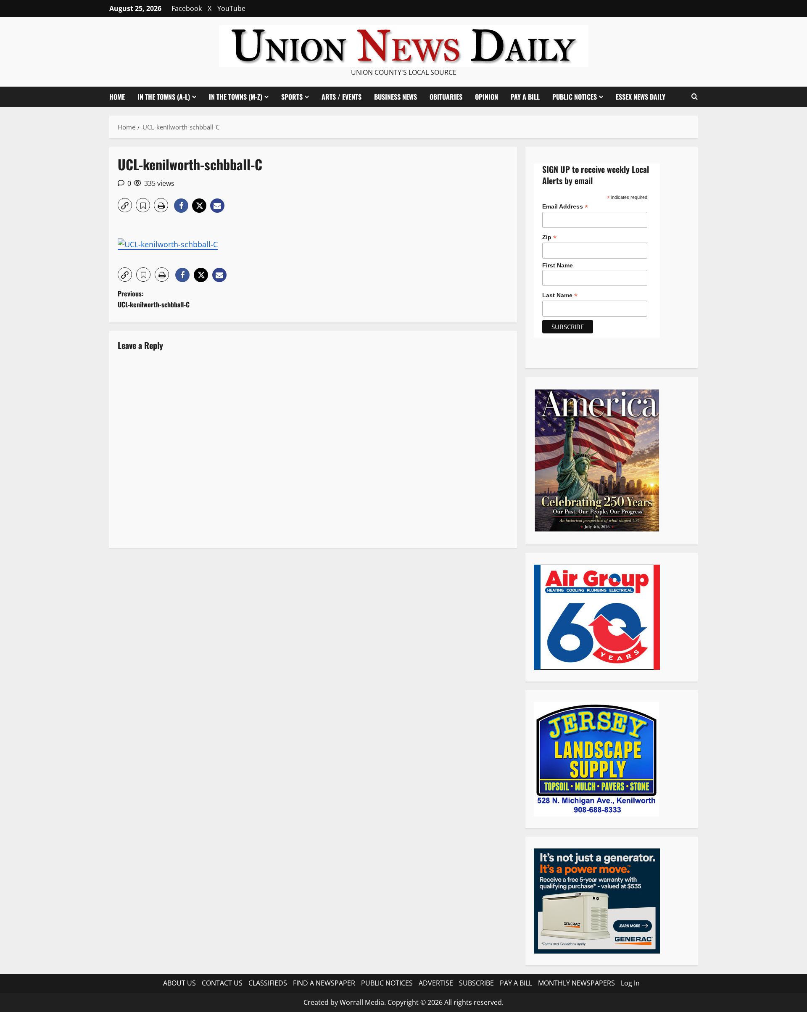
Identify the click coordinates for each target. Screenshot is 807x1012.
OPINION (486, 97)
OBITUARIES (446, 97)
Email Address (565, 207)
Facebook (186, 8)
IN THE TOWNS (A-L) (163, 97)
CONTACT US (222, 983)
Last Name (560, 295)
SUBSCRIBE (476, 983)
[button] (694, 97)
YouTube (231, 8)
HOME (117, 97)
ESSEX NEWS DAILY (640, 97)
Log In (630, 983)
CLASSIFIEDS (267, 983)
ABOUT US (179, 983)
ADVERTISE (436, 983)
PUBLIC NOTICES (387, 983)
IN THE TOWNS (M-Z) (235, 97)
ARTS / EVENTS (341, 97)
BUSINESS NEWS (395, 97)
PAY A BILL (525, 97)
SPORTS (292, 97)
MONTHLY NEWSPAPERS (576, 983)
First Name (557, 265)
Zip (549, 237)
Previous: (154, 298)
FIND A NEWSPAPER (324, 983)
